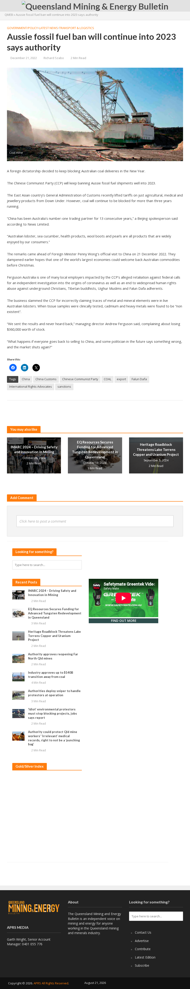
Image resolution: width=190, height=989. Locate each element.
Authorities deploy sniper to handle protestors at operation (54, 693)
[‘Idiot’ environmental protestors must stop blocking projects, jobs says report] (18, 713)
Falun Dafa (139, 379)
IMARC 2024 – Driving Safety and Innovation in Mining (34, 449)
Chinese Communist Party (80, 379)
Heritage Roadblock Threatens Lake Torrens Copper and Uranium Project (156, 449)
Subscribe (142, 965)
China (26, 379)
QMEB (9, 15)
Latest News (48, 28)
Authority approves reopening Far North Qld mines (53, 656)
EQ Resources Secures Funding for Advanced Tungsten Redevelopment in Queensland (95, 449)
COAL (107, 379)
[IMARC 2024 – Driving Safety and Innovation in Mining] (34, 455)
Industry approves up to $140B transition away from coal (50, 675)
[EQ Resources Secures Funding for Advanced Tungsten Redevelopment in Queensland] (18, 613)
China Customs (46, 379)
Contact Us (143, 932)
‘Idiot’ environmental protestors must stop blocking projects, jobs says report (52, 713)
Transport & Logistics (76, 28)
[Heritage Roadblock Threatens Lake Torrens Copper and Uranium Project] (18, 635)
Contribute (143, 949)
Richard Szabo (54, 58)
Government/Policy (22, 28)
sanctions (64, 386)
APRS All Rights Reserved (51, 983)
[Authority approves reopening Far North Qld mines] (18, 658)
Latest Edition (145, 957)
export (121, 379)
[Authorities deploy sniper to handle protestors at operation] (18, 695)
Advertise (142, 941)
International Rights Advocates (30, 386)
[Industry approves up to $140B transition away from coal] (18, 676)
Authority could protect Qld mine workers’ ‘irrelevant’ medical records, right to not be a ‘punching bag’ (54, 738)
